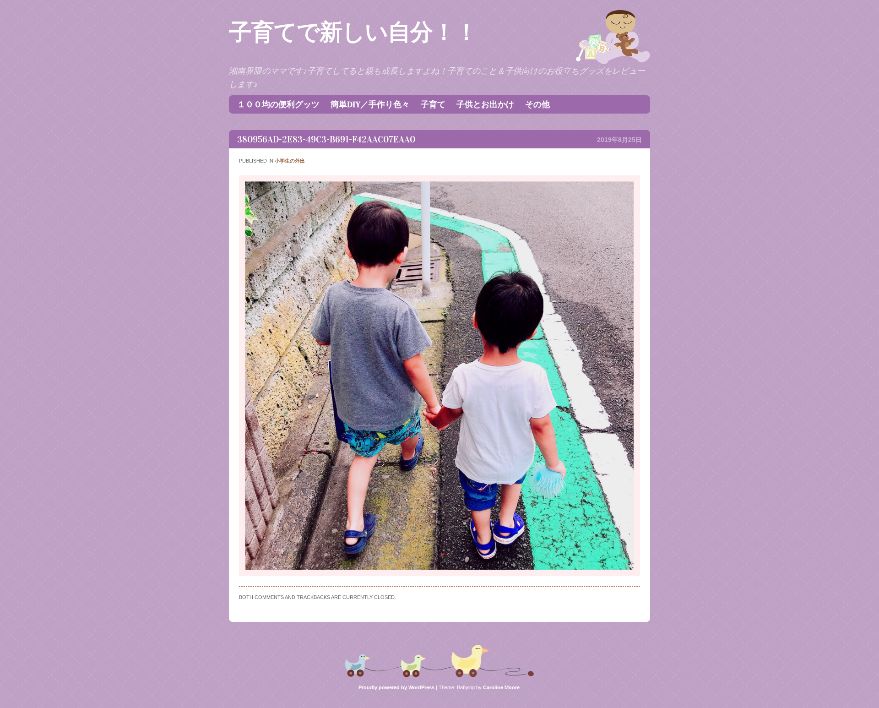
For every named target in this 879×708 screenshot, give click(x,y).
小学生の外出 (290, 160)
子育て (433, 104)
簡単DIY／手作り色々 (370, 104)
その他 (537, 104)
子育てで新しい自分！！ (353, 32)
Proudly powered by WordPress (396, 687)
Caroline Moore (501, 687)
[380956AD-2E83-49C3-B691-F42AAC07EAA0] (439, 573)
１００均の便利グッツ (278, 104)
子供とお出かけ (485, 104)
